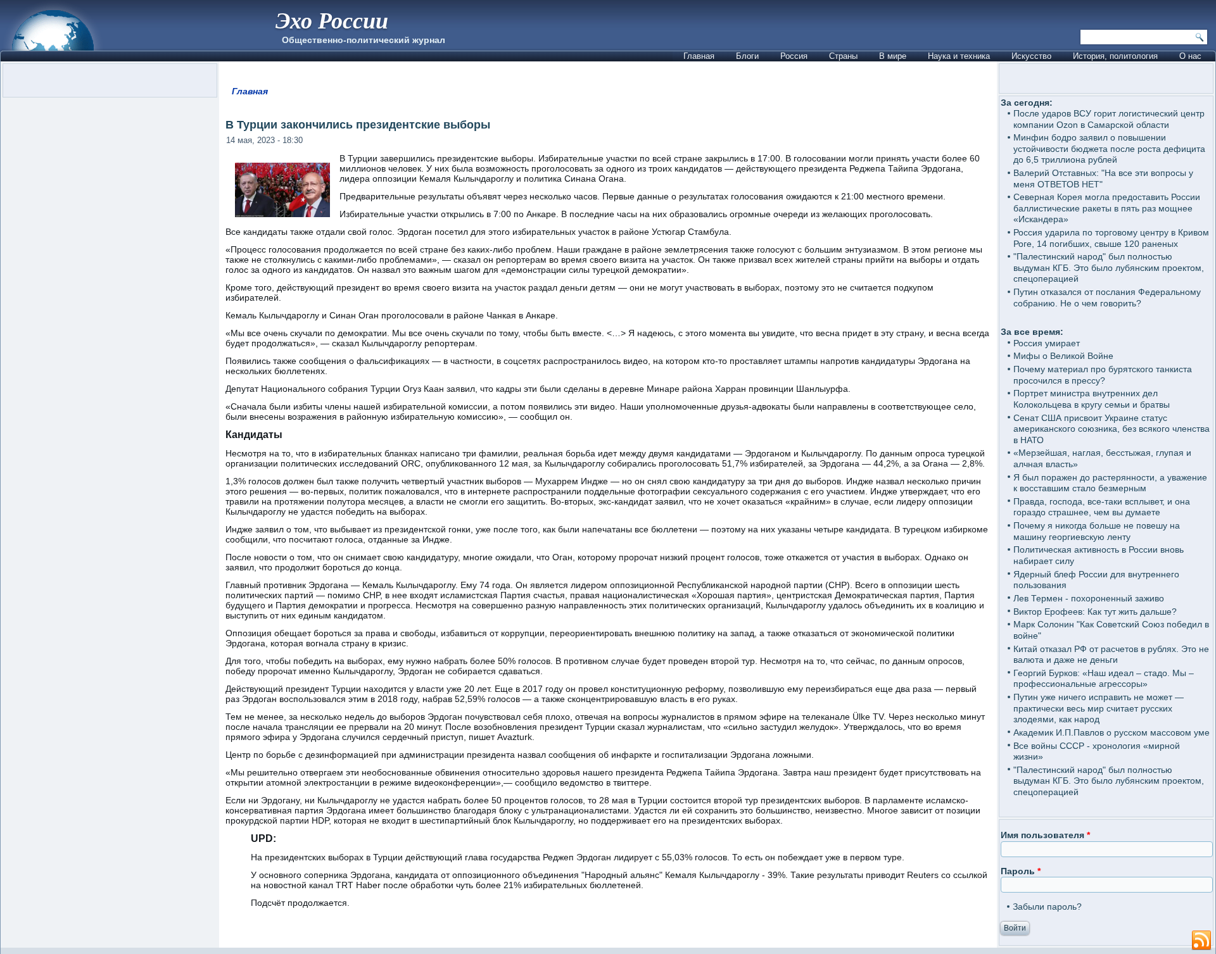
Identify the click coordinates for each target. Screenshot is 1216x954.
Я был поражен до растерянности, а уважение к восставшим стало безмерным (1110, 483)
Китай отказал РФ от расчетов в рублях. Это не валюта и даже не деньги (1111, 654)
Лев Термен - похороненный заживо (1088, 598)
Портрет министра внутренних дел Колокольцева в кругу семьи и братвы (1091, 399)
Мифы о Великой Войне (1063, 356)
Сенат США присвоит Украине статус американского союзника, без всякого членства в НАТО (1111, 429)
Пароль (1021, 871)
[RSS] (1201, 941)
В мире (892, 56)
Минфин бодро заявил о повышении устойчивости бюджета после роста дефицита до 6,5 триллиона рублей (1109, 148)
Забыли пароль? (1047, 906)
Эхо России (332, 20)
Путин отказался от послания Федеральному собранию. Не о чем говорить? (1107, 297)
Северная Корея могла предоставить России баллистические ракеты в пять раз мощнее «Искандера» (1106, 208)
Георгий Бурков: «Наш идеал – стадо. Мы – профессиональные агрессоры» (1103, 678)
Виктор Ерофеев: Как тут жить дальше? (1095, 611)
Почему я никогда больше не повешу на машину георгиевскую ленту (1096, 531)
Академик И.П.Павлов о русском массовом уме (1111, 732)
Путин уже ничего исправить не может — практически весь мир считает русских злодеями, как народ (1098, 708)
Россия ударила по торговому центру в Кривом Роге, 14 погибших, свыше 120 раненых (1111, 238)
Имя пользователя (1045, 835)
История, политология (1115, 56)
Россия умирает (1046, 343)
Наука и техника (959, 56)
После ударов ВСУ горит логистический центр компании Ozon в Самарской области (1109, 119)
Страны (843, 56)
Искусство (1031, 56)
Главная (698, 56)
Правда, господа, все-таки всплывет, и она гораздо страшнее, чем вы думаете (1101, 507)
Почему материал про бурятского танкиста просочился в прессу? (1102, 375)
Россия (794, 56)
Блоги (747, 56)
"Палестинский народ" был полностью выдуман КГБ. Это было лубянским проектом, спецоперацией (1108, 267)
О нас (1190, 56)
